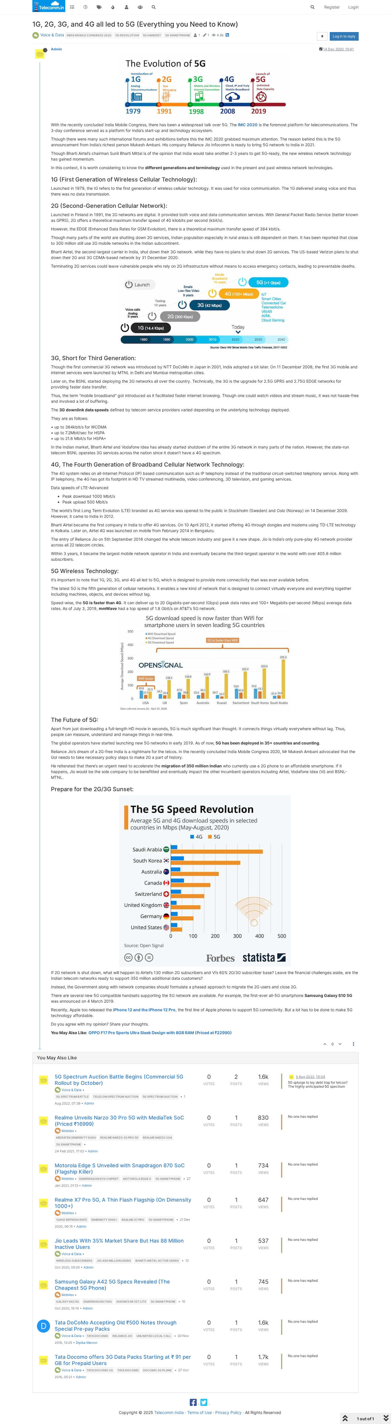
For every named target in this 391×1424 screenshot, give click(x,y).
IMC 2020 (248, 124)
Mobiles (67, 1131)
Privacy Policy (228, 1412)
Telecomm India (169, 1412)
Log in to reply (344, 36)
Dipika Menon (86, 1343)
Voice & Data (52, 34)
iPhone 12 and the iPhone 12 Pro (144, 1009)
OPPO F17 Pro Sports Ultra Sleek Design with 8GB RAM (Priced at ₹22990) (160, 1032)
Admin (56, 49)
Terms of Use (199, 1412)
